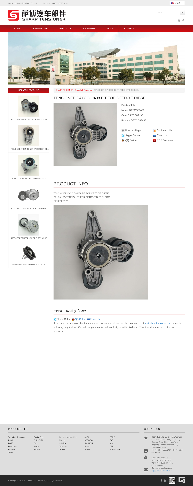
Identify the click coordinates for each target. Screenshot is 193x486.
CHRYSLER (39, 440)
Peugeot (11, 449)
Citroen (62, 440)
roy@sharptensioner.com (157, 323)
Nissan (87, 446)
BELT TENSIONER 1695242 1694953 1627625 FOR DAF (30, 119)
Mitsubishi (63, 446)
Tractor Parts (39, 437)
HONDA (62, 443)
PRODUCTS (65, 28)
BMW (10, 440)
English (177, 3)
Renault (37, 449)
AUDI (86, 437)
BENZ (112, 437)
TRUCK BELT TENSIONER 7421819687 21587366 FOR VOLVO (30, 149)
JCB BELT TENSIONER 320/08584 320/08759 (30, 179)
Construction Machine (68, 437)
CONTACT (129, 28)
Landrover (12, 446)
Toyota (87, 449)
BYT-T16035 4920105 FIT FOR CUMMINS (28, 208)
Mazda (36, 446)
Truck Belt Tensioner (16, 437)
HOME (17, 28)
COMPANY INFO (40, 28)
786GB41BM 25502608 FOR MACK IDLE (28, 265)
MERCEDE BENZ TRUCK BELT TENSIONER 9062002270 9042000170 (30, 238)
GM (35, 443)
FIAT (111, 440)
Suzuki (62, 449)
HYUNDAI (88, 443)
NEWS (110, 28)
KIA (111, 443)
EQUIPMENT (89, 28)
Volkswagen (115, 449)
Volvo (10, 452)
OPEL (112, 446)
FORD (10, 443)
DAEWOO (88, 440)
